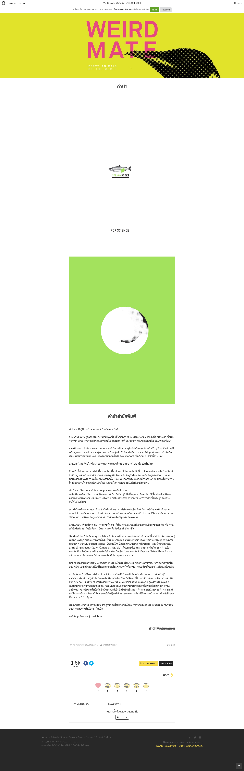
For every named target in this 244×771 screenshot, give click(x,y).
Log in (123, 717)
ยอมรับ (154, 9)
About (90, 737)
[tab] (81, 704)
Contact (99, 737)
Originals (55, 737)
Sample (72, 737)
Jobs (107, 737)
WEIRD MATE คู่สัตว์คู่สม (113, 3)
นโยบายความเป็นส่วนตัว (122, 9)
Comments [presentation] (81, 704)
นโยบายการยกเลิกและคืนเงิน (190, 746)
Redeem (81, 737)
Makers (12, 3)
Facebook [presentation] (114, 705)
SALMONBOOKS (133, 3)
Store (22, 3)
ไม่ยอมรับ (166, 9)
